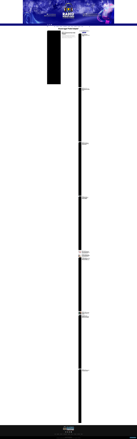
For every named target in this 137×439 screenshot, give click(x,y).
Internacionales (65, 26)
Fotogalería (79, 26)
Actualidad (75, 26)
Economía (69, 26)
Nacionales (57, 26)
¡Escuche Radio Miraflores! (133, 437)
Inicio (54, 26)
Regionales (61, 26)
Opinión (82, 26)
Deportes (72, 26)
